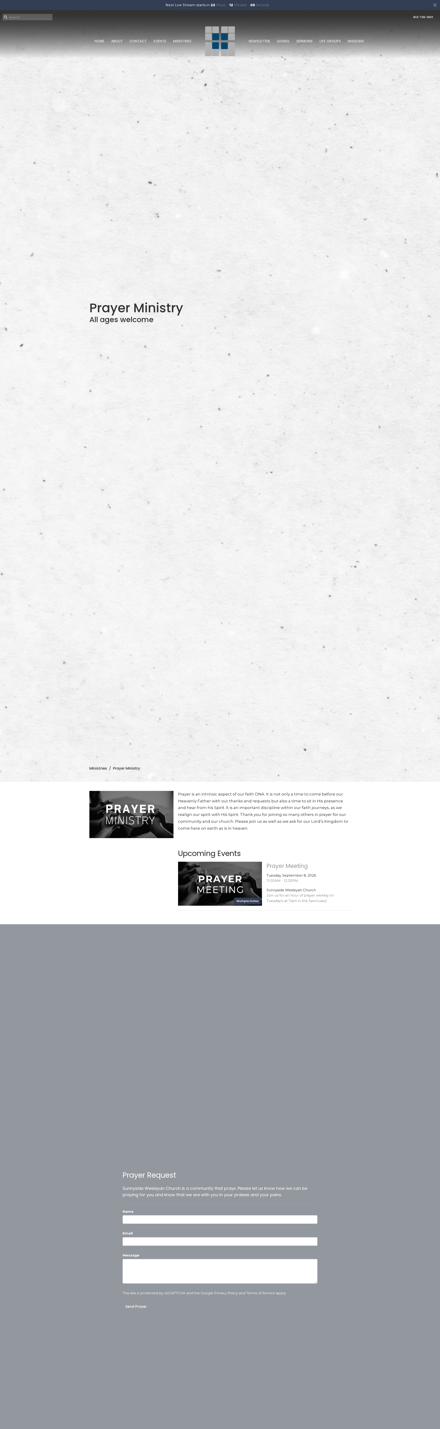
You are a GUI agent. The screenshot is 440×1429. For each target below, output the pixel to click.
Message (131, 1255)
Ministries (182, 41)
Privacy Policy (226, 1293)
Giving (283, 41)
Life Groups (330, 41)
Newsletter (259, 41)
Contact (138, 41)
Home (99, 41)
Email (128, 1233)
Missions (356, 41)
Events (160, 41)
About (117, 41)
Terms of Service (260, 1293)
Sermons (304, 41)
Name (128, 1211)
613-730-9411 (423, 17)
